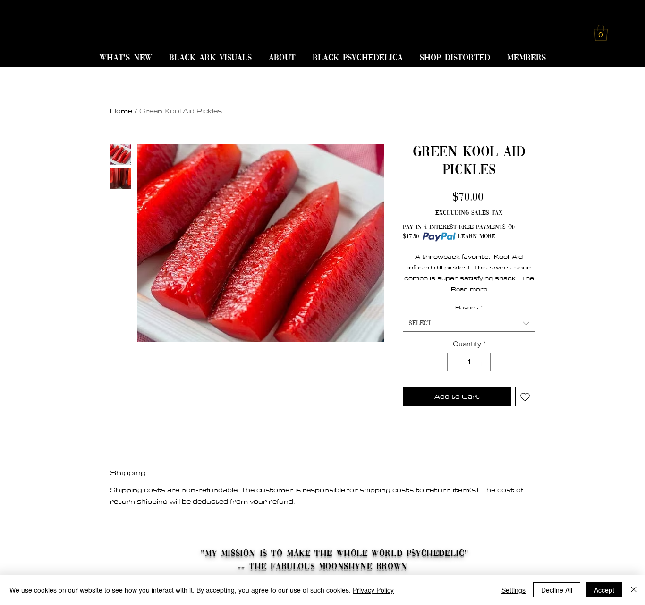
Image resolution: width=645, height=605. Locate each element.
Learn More (476, 237)
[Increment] (482, 362)
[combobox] (469, 323)
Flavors (469, 307)
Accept (604, 590)
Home (121, 111)
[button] (601, 33)
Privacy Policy (373, 590)
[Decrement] (455, 362)
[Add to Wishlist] (525, 396)
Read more (469, 289)
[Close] (633, 589)
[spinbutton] (469, 362)
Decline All (556, 590)
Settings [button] (513, 590)
